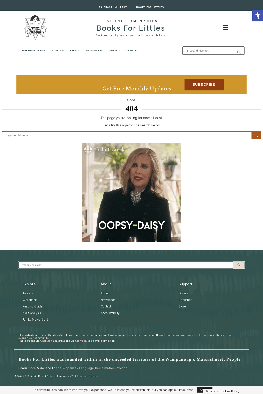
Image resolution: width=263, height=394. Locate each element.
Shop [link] (73, 50)
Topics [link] (56, 50)
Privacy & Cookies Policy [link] (222, 391)
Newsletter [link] (94, 50)
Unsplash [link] (46, 340)
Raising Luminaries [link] (113, 7)
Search (256, 135)
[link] (257, 15)
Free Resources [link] (32, 50)
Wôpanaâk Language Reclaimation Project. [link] (95, 368)
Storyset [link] (80, 340)
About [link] (113, 50)
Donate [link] (131, 50)
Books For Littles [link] (150, 7)
